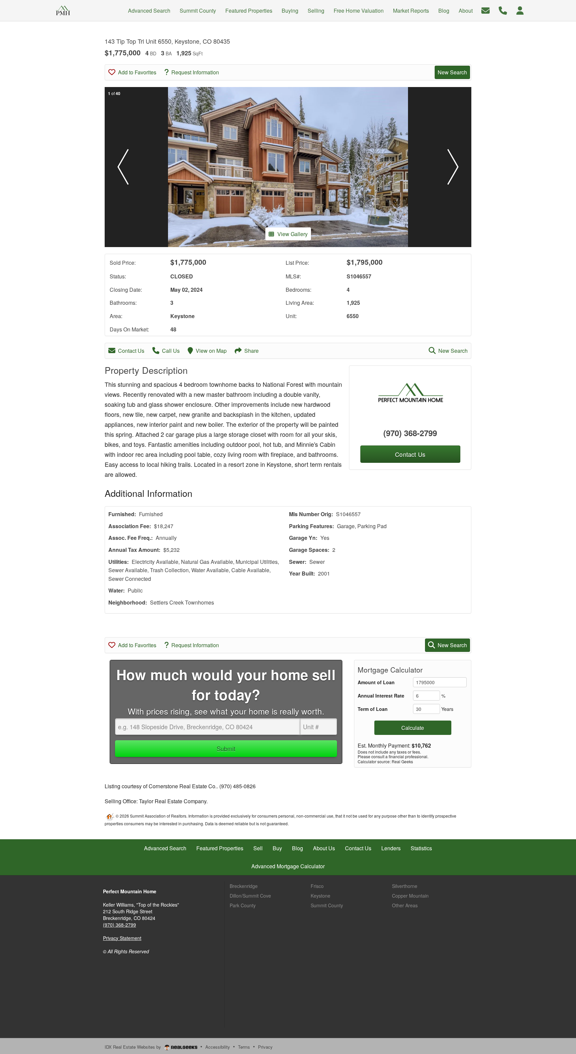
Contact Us (131, 350)
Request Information (195, 72)
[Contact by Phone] (503, 10)
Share (251, 350)
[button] (123, 167)
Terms (244, 1047)
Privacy (265, 1047)
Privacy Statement (122, 938)
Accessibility (217, 1047)
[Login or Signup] (520, 10)
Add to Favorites (137, 72)
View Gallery (292, 234)
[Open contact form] (485, 10)
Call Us (171, 350)
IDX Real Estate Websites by (133, 1047)
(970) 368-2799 (410, 432)
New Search (452, 72)
